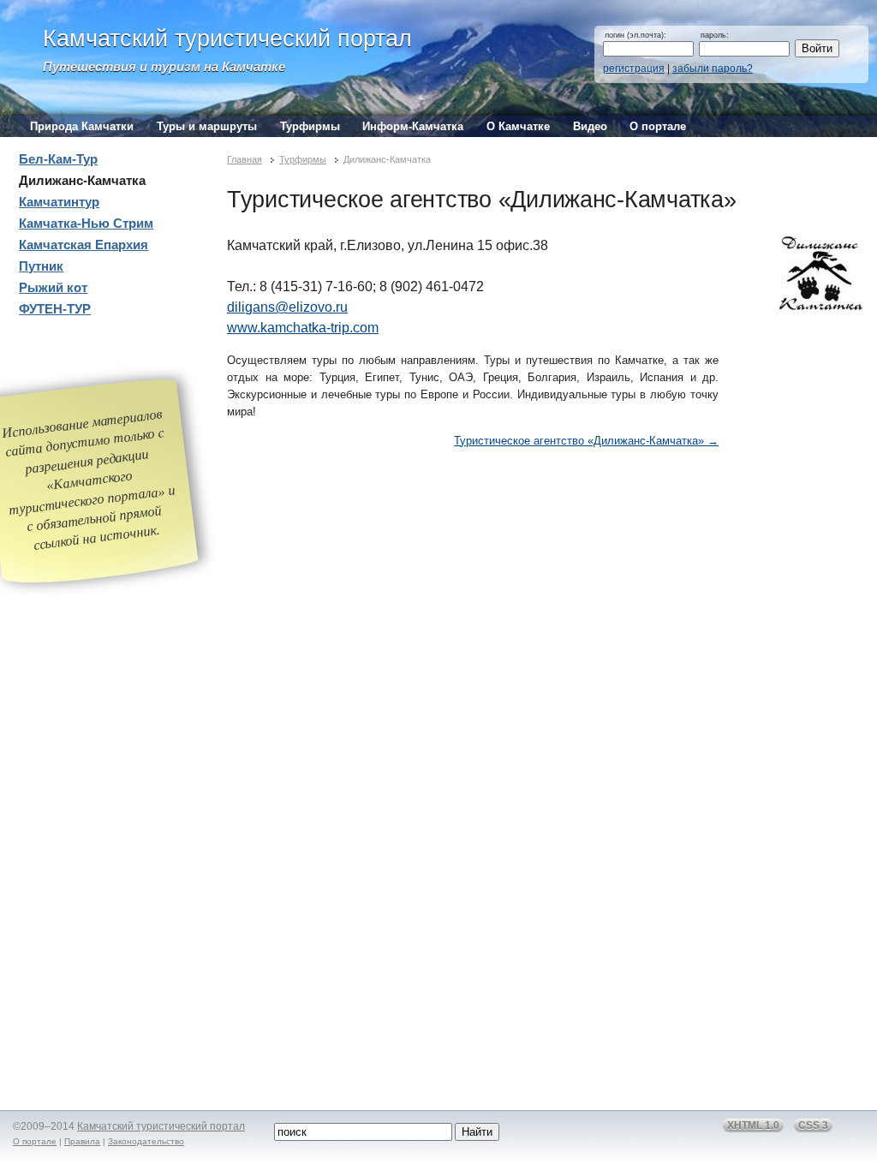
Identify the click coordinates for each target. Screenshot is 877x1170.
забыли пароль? (712, 69)
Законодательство (146, 1141)
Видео (590, 126)
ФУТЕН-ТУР (55, 309)
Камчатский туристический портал (227, 38)
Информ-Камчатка (412, 126)
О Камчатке (518, 126)
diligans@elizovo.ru (287, 307)
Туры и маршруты (207, 126)
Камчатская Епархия (83, 245)
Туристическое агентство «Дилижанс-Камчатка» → (586, 440)
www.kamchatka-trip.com (303, 327)
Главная (244, 159)
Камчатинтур (59, 202)
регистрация (634, 69)
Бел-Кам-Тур (58, 159)
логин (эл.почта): (635, 35)
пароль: (715, 35)
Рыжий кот (53, 288)
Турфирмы (310, 126)
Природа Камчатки (82, 126)
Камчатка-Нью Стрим (86, 223)
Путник (41, 266)
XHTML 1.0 (753, 1125)
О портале (657, 126)
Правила (82, 1141)
